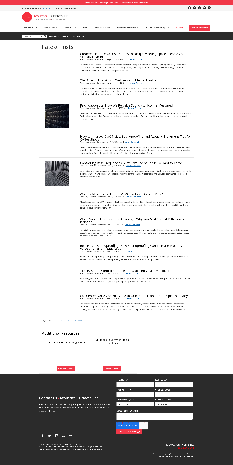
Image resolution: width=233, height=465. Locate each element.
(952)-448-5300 (96, 447)
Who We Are (50, 28)
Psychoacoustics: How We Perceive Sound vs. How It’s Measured (126, 105)
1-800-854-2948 (47, 8)
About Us (190, 454)
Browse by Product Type (157, 28)
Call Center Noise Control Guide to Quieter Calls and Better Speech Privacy (134, 295)
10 (68, 320)
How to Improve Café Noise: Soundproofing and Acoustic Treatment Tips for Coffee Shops (135, 137)
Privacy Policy (179, 456)
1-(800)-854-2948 (63, 449)
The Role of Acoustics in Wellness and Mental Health (118, 80)
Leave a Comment (136, 59)
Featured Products (58, 36)
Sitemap (190, 456)
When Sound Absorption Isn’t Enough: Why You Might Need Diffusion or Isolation (132, 220)
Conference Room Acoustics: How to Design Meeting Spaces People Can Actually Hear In (132, 55)
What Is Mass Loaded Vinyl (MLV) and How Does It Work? (121, 194)
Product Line (79, 36)
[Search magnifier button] (45, 36)
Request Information (199, 28)
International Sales (102, 28)
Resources (70, 28)
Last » (79, 320)
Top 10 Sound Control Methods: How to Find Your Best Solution (126, 270)
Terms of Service (164, 456)
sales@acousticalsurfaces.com (90, 449)
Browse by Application (127, 28)
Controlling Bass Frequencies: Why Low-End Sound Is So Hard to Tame (131, 163)
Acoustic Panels (30, 28)
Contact (179, 28)
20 (71, 320)
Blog (85, 28)
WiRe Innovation (177, 454)
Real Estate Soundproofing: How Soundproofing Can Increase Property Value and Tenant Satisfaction (131, 247)
